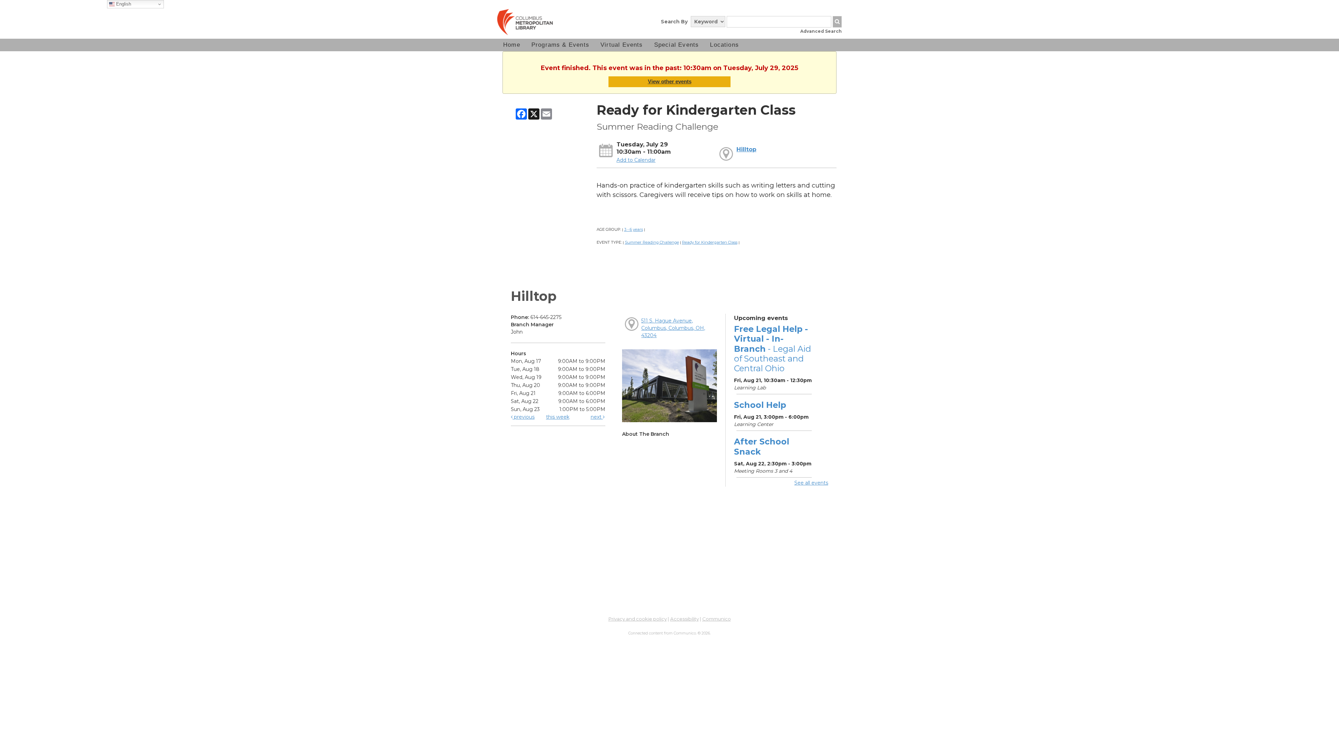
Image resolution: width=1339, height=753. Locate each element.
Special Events (676, 44)
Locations (724, 44)
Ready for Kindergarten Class (709, 242)
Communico (716, 619)
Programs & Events (560, 44)
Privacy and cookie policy (637, 619)
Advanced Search (821, 31)
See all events (811, 483)
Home (511, 44)
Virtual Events (621, 44)
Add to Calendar (636, 160)
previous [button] (524, 417)
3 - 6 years (633, 229)
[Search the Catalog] (837, 22)
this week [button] (557, 417)
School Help (760, 405)
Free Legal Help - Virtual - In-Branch (772, 348)
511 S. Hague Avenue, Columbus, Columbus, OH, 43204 (673, 328)
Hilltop (746, 149)
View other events (669, 81)
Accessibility (684, 619)
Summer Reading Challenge (652, 242)
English (123, 4)
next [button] (597, 417)
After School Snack (761, 446)
